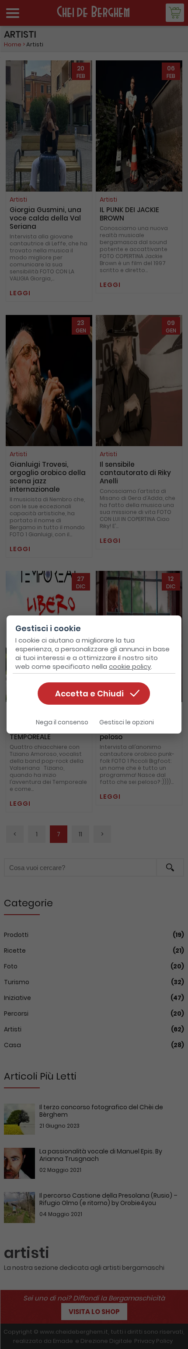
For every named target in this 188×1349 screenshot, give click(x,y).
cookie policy (130, 666)
